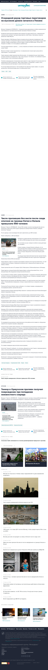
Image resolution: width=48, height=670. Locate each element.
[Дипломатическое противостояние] (24, 615)
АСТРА (3, 654)
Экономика (15, 10)
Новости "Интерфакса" (25, 648)
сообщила (12, 129)
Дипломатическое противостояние (22, 618)
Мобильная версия (5, 1)
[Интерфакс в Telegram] (24, 656)
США (10, 71)
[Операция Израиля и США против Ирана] (39, 616)
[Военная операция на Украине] (8, 615)
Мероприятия (41, 629)
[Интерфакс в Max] (29, 656)
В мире (10, 10)
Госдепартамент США (15, 362)
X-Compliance (4, 651)
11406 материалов (6, 620)
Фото (41, 10)
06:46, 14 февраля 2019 (9, 14)
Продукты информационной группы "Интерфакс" (20, 645)
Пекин (3, 71)
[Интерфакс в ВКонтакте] (26, 656)
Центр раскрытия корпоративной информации (27, 653)
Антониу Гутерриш (6, 362)
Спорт (19, 10)
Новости (34, 10)
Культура (23, 10)
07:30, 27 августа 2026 (11, 386)
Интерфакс (24, 5)
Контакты (3, 629)
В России (7, 10)
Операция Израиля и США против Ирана (38, 618)
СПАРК (3, 649)
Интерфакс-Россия (28, 1)
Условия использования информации (23, 662)
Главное (3, 10)
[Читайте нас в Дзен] (22, 656)
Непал (26, 362)
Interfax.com (20, 1)
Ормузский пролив (18, 425)
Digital (30, 10)
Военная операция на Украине (7, 618)
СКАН (22, 650)
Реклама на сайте (32, 629)
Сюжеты (38, 10)
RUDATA (22, 651)
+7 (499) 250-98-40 (35, 640)
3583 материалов (36, 621)
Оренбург (7, 145)
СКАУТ (3, 652)
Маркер (3, 653)
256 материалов (21, 620)
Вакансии (25, 629)
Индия (22, 362)
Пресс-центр (19, 629)
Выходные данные (20, 663)
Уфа (11, 145)
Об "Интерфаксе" (13, 1)
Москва (27, 10)
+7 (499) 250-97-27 (8, 641)
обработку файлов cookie (15, 638)
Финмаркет (35, 1)
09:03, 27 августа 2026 (11, 87)
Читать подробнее (8, 253)
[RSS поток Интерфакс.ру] (27, 656)
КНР (6, 71)
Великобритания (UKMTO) (7, 425)
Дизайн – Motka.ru (36, 662)
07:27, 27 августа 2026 (9, 215)
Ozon (3, 145)
